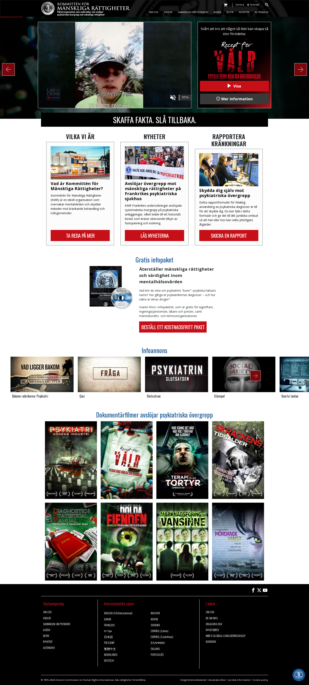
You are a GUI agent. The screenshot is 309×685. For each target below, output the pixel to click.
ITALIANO (155, 649)
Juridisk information (239, 679)
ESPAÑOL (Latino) (159, 631)
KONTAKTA (211, 641)
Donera (240, 4)
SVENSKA (155, 625)
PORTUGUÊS (157, 654)
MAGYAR (155, 613)
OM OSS (153, 12)
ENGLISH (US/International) (118, 613)
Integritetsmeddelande (193, 679)
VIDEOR (168, 12)
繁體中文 (110, 649)
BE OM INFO (212, 618)
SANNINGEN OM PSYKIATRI (193, 12)
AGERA (217, 12)
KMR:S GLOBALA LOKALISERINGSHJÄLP (226, 636)
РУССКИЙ (109, 643)
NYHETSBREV (212, 630)
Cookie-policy (260, 679)
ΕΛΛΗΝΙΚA (158, 643)
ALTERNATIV (261, 12)
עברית (108, 631)
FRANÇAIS (109, 625)
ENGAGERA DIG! (214, 624)
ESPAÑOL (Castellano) (162, 637)
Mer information (236, 98)
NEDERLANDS (110, 654)
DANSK (107, 619)
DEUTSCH (109, 660)
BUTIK (230, 12)
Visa (236, 86)
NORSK (154, 619)
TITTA (185, 97)
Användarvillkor (217, 679)
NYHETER (244, 12)
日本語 (108, 637)
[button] (8, 69)
